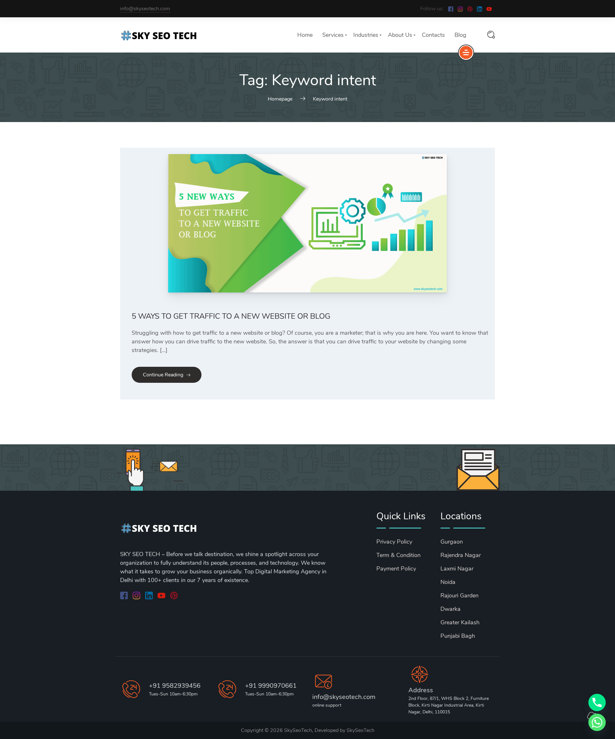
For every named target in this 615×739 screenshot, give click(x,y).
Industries (365, 35)
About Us (400, 35)
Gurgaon (451, 542)
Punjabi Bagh (457, 636)
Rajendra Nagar (460, 555)
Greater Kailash (460, 622)
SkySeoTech (360, 730)
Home (305, 35)
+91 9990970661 (271, 685)
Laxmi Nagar (456, 568)
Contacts (433, 35)
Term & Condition (398, 555)
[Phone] (597, 702)
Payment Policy (396, 568)
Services (333, 35)
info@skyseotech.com (145, 8)
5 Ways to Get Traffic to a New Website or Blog (231, 316)
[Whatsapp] (597, 722)
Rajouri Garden (459, 595)
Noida (447, 582)
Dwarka (450, 609)
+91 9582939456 (175, 685)
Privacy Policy (394, 542)
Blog (460, 35)
